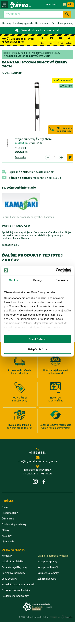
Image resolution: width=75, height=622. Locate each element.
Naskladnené (42, 23)
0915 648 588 (37, 452)
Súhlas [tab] (13, 280)
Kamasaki (16, 73)
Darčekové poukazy (63, 23)
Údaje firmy (8, 518)
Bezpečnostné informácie (19, 187)
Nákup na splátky (20, 178)
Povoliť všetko (37, 339)
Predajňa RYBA (10, 512)
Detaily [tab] (37, 280)
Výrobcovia (8, 541)
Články (5, 530)
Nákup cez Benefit (48, 567)
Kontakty (7, 555)
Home (6, 52)
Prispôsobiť (35, 349)
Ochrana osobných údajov (16, 590)
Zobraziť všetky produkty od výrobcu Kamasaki (28, 217)
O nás (5, 507)
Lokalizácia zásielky (13, 561)
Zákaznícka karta (47, 578)
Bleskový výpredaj (23, 23)
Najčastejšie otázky (48, 573)
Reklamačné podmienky (15, 596)
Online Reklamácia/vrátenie (53, 555)
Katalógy (7, 535)
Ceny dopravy (9, 578)
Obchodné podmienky (14, 524)
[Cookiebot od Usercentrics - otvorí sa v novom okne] (55, 270)
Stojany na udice (21, 52)
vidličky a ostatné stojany (46, 52)
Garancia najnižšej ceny (14, 567)
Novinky (6, 23)
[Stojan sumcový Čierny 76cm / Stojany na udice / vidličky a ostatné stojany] (7, 143)
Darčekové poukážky (13, 573)
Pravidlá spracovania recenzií (18, 584)
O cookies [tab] (61, 280)
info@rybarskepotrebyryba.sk (37, 461)
